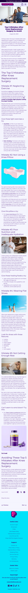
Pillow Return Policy (14, 547)
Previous (5, 505)
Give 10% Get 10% (14, 536)
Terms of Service (14, 554)
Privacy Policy (14, 556)
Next (23, 505)
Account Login (14, 524)
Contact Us (14, 545)
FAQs (14, 529)
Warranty (14, 559)
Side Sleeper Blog (14, 531)
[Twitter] (18, 586)
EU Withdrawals (14, 561)
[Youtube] (11, 586)
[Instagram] (14, 586)
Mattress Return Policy (14, 550)
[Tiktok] (16, 586)
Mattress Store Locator (14, 533)
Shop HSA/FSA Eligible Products (14, 538)
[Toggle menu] (25, 4)
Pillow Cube (17, 589)
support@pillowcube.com (14, 582)
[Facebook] (9, 586)
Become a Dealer (14, 568)
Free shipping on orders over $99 (14, 1)
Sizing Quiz (14, 527)
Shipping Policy (14, 552)
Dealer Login (14, 570)
